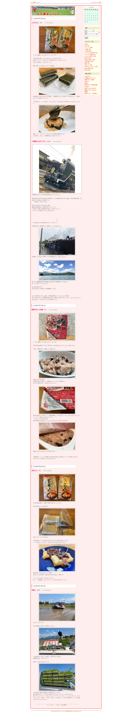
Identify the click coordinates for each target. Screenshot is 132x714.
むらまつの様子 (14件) (90, 56)
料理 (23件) (87, 70)
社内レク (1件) (88, 65)
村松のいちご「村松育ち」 (92, 93)
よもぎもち (87, 76)
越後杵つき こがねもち (91, 90)
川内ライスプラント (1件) (91, 66)
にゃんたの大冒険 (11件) (91, 52)
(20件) (86, 44)
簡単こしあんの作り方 (90, 88)
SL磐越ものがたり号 (90, 78)
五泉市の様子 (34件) (90, 59)
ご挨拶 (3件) (88, 49)
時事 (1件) (87, 63)
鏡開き (86, 91)
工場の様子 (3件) (89, 61)
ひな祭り (87, 86)
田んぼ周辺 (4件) (89, 68)
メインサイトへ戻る (96, 2)
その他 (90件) (88, 51)
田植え (86, 83)
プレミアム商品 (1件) (90, 54)
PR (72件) (87, 46)
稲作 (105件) (88, 58)
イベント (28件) (89, 47)
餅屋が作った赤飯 (89, 79)
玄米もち (87, 81)
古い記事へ (64, 705)
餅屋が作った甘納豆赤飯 (91, 84)
